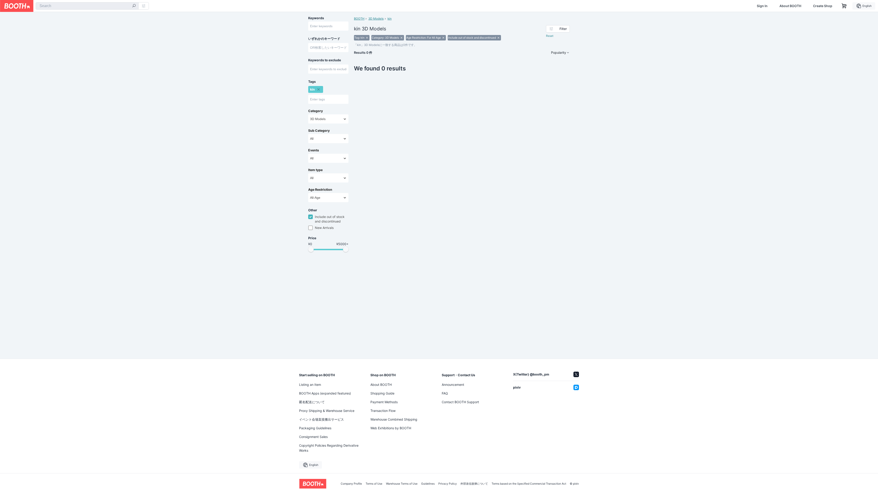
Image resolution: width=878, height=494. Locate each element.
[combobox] (87, 6)
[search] (134, 6)
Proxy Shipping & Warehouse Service (326, 411)
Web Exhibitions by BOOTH (390, 428)
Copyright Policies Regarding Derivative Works (329, 447)
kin (390, 18)
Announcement (453, 385)
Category (315, 111)
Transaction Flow (383, 411)
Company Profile (351, 483)
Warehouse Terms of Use (402, 483)
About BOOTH (790, 6)
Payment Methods (384, 402)
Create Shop (822, 6)
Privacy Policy (447, 483)
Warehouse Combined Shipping (393, 419)
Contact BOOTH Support (460, 402)
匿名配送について (312, 402)
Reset (549, 36)
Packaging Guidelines (315, 428)
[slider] (311, 249)
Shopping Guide (382, 393)
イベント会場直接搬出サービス (321, 419)
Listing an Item (310, 385)
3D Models (376, 18)
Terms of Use (374, 483)
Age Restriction (320, 189)
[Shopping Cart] (844, 6)
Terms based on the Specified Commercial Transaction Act (529, 483)
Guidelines (428, 483)
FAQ (445, 393)
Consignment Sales (313, 437)
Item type (315, 170)
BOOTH (359, 18)
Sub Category (319, 130)
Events (313, 150)
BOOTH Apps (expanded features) (325, 393)
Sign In (762, 6)
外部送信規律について (474, 483)
